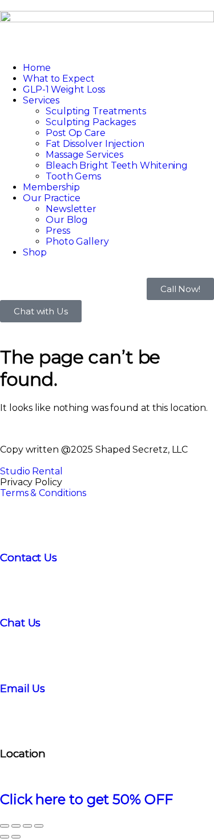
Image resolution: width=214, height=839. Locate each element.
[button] (107, 47)
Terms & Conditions (43, 493)
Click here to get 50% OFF (86, 799)
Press (58, 230)
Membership (51, 187)
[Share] (27, 826)
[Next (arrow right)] (16, 836)
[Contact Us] (14, 523)
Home (37, 67)
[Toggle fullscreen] (16, 826)
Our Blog (67, 219)
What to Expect (59, 78)
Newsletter (71, 208)
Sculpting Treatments (96, 111)
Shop (35, 252)
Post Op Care (76, 132)
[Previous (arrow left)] (4, 836)
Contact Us (28, 557)
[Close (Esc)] (38, 826)
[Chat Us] (14, 589)
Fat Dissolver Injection (95, 143)
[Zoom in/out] (4, 826)
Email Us (22, 688)
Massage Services (84, 154)
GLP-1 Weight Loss (64, 89)
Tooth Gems (73, 176)
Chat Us (20, 622)
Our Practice (51, 198)
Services (41, 100)
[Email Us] (14, 654)
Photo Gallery (77, 241)
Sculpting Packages (91, 122)
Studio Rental (31, 471)
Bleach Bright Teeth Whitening (117, 165)
